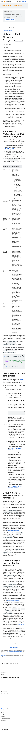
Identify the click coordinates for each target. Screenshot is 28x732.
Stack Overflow (4, 695)
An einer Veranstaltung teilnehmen (8, 688)
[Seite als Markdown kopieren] (20, 40)
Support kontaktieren (5, 693)
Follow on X (3, 684)
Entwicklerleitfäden (5, 666)
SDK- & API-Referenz (5, 668)
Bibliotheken (3, 672)
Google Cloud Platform (5, 718)
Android (2, 712)
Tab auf (10, 149)
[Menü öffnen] (2, 1)
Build (24, 25)
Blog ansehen (4, 679)
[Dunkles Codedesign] (22, 355)
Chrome (2, 714)
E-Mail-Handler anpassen (13, 530)
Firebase (4, 25)
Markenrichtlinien (4, 702)
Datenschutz (14, 725)
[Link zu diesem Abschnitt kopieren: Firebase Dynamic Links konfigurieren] (16, 376)
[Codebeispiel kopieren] (24, 355)
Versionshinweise (4, 700)
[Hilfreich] (11, 28)
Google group (4, 697)
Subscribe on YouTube (5, 686)
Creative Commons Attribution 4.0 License (13, 651)
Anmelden (24, 1)
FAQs (2, 704)
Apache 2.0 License (15, 652)
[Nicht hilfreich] (13, 28)
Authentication (17, 5)
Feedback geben (8, 30)
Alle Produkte (4, 720)
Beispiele (3, 670)
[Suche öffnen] (17, 1)
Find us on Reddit (4, 682)
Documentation (6, 5)
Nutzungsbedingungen (6, 725)
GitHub (2, 674)
